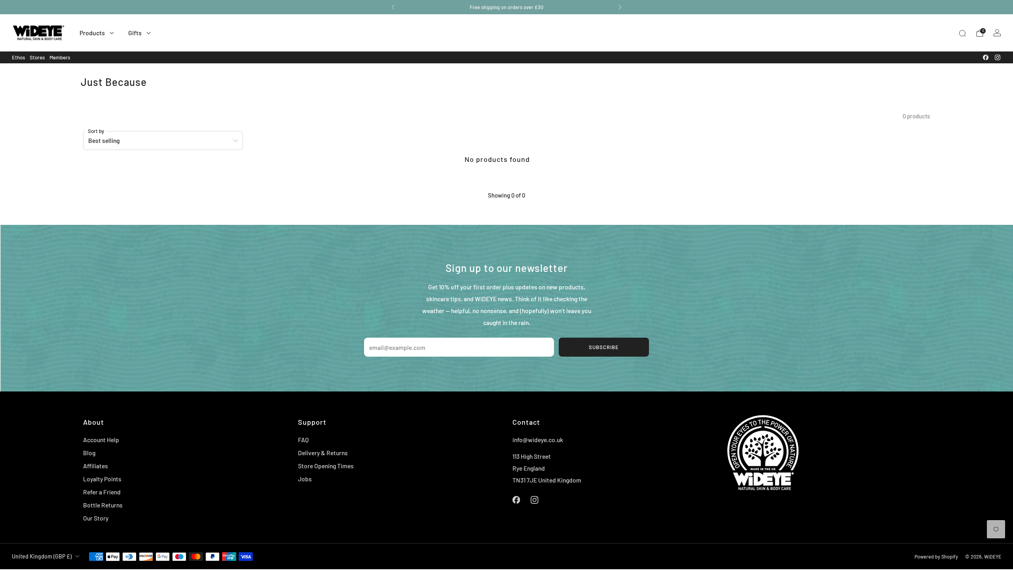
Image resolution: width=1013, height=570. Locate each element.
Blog (89, 452)
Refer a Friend (102, 492)
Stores (37, 57)
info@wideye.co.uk (537, 439)
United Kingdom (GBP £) (42, 556)
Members (59, 57)
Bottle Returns (103, 505)
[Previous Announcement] (393, 7)
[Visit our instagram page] (998, 57)
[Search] (962, 33)
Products (92, 32)
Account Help (101, 439)
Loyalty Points (102, 479)
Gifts (135, 32)
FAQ (303, 439)
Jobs (305, 479)
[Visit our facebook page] (986, 57)
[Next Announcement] (620, 7)
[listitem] (506, 7)
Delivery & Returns (323, 452)
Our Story (95, 518)
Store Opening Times (326, 465)
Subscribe (604, 347)
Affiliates (95, 465)
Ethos (18, 57)
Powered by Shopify (936, 556)
